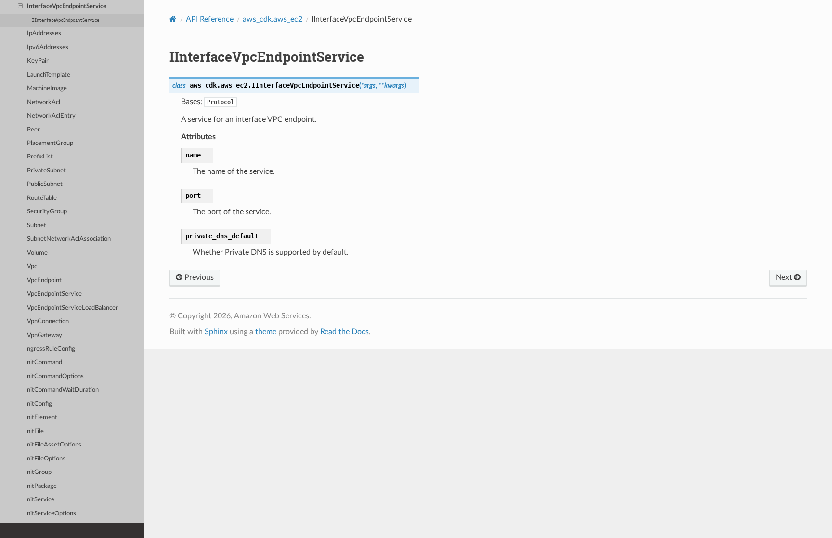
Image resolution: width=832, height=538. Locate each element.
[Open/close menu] (20, 6)
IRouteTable (41, 198)
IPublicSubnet (44, 184)
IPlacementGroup (49, 143)
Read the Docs (344, 332)
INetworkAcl (42, 102)
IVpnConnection (47, 321)
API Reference (210, 19)
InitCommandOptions (54, 376)
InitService (39, 500)
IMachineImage (46, 88)
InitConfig (38, 404)
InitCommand (43, 362)
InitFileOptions (45, 459)
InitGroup (38, 472)
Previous (198, 277)
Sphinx (216, 332)
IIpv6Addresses (46, 47)
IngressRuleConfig (50, 349)
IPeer (32, 130)
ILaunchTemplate (47, 75)
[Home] (173, 19)
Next (785, 277)
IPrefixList (39, 157)
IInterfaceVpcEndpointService (65, 6)
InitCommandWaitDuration (62, 390)
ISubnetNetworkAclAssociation (68, 239)
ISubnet (35, 226)
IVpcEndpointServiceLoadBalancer (71, 308)
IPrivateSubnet (45, 171)
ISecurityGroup (46, 212)
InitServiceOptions (50, 514)
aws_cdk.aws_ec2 (272, 19)
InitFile (34, 431)
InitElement (41, 417)
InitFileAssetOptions (53, 445)
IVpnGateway (43, 335)
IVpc (31, 266)
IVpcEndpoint (43, 280)
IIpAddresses (43, 33)
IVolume (36, 253)
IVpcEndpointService (53, 294)
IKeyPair (37, 61)
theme (265, 332)
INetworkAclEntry (50, 116)
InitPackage (41, 486)
